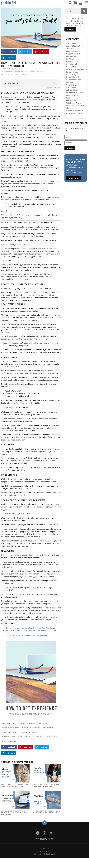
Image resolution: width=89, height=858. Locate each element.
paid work (40, 737)
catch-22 (21, 723)
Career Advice (8, 71)
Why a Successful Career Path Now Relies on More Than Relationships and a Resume (14, 813)
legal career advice (10, 732)
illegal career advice (11, 728)
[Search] (84, 11)
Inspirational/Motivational (76, 69)
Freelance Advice (73, 64)
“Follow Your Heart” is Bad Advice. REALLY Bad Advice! (27, 635)
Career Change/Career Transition (29, 71)
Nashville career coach (12, 737)
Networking (71, 74)
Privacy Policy (44, 848)
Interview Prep (72, 72)
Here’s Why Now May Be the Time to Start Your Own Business (46, 785)
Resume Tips (71, 100)
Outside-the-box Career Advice (13, 74)
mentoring (25, 732)
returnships (52, 737)
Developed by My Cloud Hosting (44, 854)
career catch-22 (8, 723)
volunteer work (9, 741)
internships (35, 728)
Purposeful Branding (74, 92)
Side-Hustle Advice (73, 103)
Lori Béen (6, 69)
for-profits (31, 723)
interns (25, 728)
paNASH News (72, 90)
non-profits (29, 737)
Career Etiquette (73, 51)
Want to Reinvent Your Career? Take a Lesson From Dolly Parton (14, 785)
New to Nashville (73, 77)
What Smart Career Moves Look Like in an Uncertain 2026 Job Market (46, 812)
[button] (9, 51)
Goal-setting (71, 67)
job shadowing (48, 728)
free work (43, 723)
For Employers (72, 61)
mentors (35, 732)
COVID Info (70, 59)
